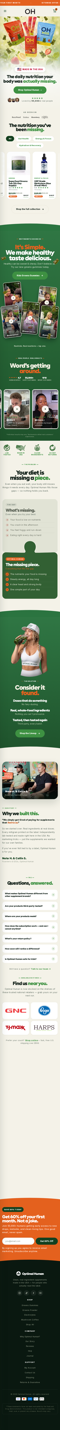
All (10, 139)
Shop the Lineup (28, 733)
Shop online (31, 1040)
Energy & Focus (43, 139)
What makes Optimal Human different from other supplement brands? (26, 895)
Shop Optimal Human (28, 90)
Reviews (30, 1346)
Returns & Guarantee (30, 1382)
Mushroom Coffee (30, 1320)
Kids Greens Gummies (28, 275)
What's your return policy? (18, 938)
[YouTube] (40, 1293)
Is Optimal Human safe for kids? (20, 958)
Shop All (30, 1324)
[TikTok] (26, 1293)
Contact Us (30, 1373)
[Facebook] (33, 1293)
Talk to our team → (41, 969)
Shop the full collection (28, 209)
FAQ (30, 1351)
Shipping (30, 1377)
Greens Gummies (30, 1305)
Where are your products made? (20, 916)
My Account (30, 1368)
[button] (54, 11)
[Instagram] (19, 1293)
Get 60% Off (46, 1241)
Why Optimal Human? (30, 1337)
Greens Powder (29, 1310)
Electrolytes (30, 1315)
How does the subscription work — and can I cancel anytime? (26, 927)
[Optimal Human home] (30, 11)
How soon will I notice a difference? (22, 948)
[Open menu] (5, 11)
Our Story (30, 1341)
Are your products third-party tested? (24, 905)
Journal (30, 1356)
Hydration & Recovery (30, 145)
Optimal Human (33, 1273)
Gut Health (23, 139)
